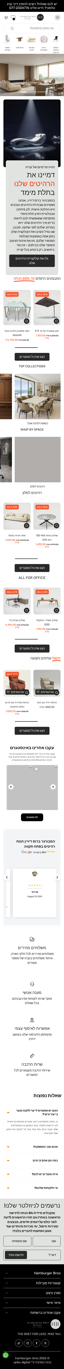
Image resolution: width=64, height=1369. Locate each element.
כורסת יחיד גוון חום (47, 702)
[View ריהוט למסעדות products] (43, 39)
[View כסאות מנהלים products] (7, 39)
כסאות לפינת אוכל (37, 423)
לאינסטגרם (32, 817)
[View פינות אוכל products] (19, 39)
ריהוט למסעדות (43, 49)
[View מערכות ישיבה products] (31, 39)
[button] (6, 1291)
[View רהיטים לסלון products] (38, 459)
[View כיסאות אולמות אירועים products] (56, 39)
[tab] (42, 91)
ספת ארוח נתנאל (17, 535)
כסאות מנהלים (7, 49)
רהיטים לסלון (37, 486)
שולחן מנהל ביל (17, 620)
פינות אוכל (19, 48)
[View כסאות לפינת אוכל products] (38, 396)
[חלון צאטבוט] (29, 1328)
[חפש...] (12, 28)
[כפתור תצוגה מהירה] (56, 321)
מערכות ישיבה (31, 49)
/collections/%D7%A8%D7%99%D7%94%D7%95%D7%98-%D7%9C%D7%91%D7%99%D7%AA (32, 58)
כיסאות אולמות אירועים (56, 50)
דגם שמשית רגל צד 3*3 (47, 331)
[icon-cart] (7, 17)
